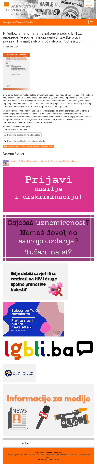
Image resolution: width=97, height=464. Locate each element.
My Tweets (26, 443)
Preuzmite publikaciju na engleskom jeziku (26, 140)
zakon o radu (48, 146)
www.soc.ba (54, 459)
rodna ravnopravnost (32, 146)
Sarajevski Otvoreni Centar (18, 22)
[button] (16, 72)
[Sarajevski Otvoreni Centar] (24, 9)
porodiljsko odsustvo (13, 146)
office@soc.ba (43, 459)
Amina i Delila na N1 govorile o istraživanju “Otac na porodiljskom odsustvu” (45, 161)
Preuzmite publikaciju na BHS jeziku (23, 134)
